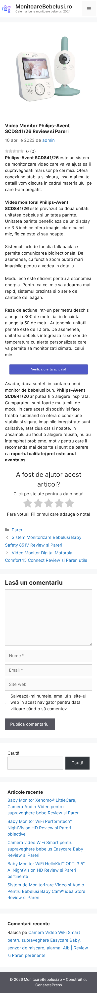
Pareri (17, 529)
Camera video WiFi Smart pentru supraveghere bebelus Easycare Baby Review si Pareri (45, 849)
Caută (13, 753)
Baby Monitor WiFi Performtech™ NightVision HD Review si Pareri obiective (39, 828)
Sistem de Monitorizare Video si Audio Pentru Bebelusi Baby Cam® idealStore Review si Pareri (46, 891)
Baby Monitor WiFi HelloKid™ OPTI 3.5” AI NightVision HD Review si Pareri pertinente (46, 870)
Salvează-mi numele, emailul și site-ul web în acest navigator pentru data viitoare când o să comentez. (48, 702)
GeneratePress (48, 985)
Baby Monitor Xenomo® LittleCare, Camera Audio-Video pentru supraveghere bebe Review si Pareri (43, 806)
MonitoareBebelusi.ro (43, 6)
